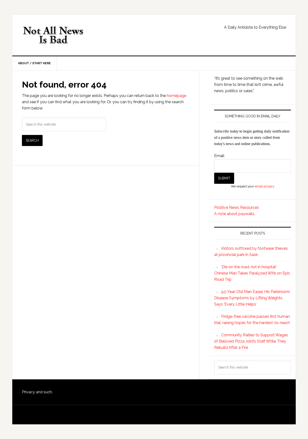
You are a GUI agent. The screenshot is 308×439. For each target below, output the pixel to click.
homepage (176, 95)
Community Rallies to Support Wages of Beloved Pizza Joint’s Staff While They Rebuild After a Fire (251, 341)
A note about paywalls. (234, 213)
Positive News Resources (236, 207)
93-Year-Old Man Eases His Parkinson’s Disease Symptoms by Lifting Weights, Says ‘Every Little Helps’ (252, 297)
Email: (219, 155)
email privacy (264, 186)
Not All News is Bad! (53, 35)
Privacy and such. (37, 392)
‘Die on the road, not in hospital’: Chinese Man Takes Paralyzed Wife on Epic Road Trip (252, 273)
